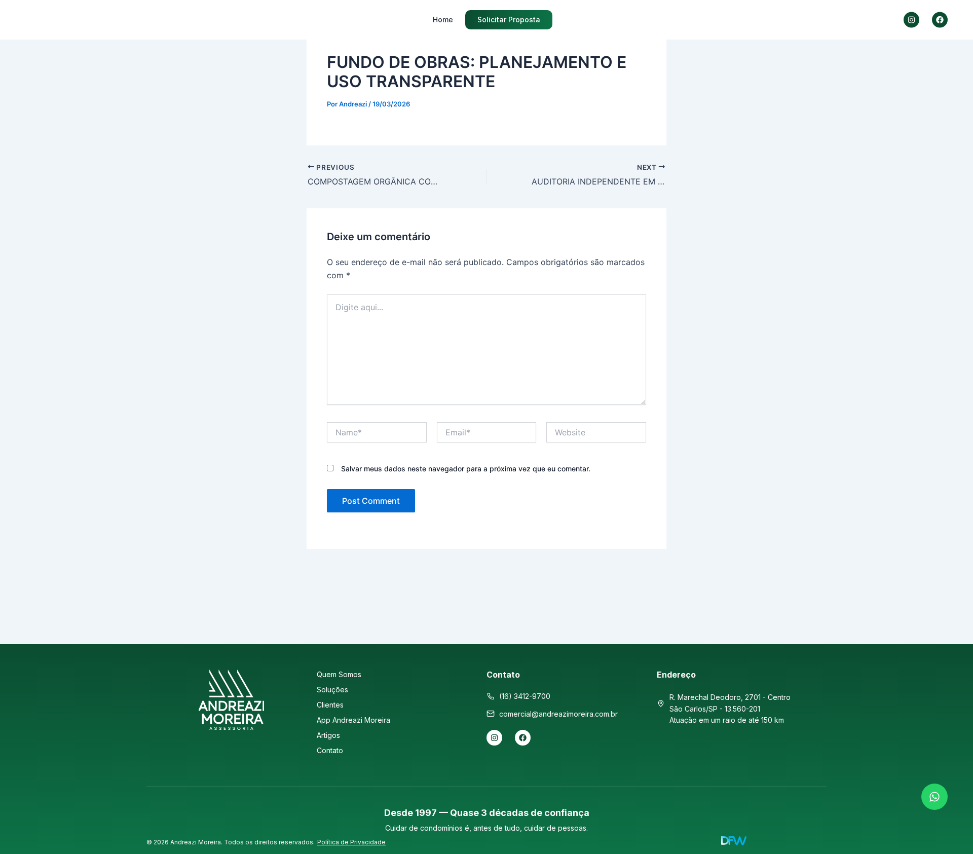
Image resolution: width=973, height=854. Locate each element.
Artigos (328, 735)
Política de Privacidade (351, 842)
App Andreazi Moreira (353, 720)
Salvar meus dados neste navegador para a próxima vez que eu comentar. (465, 468)
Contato (330, 750)
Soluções (332, 689)
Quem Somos (339, 674)
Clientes (330, 704)
